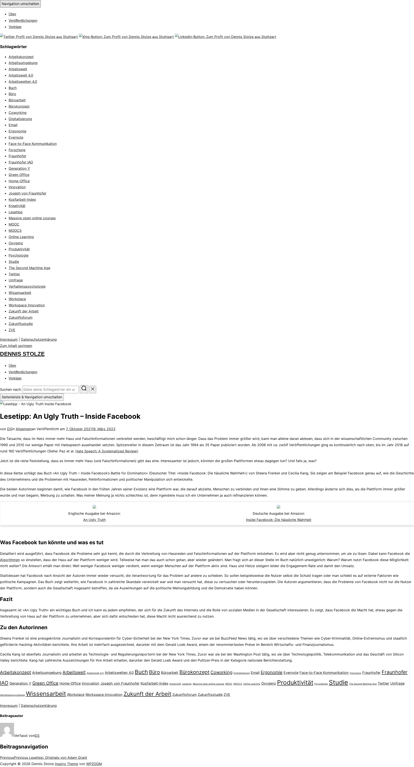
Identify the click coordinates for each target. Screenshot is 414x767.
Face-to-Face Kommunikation (33, 143)
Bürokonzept (19, 106)
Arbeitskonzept (21, 57)
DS (9, 429)
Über (12, 14)
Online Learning (21, 237)
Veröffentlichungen (23, 20)
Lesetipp (16, 212)
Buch (13, 88)
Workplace (17, 299)
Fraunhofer (17, 156)
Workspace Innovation (27, 305)
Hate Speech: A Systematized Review (106, 451)
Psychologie (18, 255)
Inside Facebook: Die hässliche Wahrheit (278, 520)
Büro (12, 94)
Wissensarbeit (20, 292)
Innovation (17, 187)
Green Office (19, 175)
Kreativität (17, 206)
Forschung (17, 150)
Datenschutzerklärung (39, 339)
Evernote (16, 137)
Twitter (14, 274)
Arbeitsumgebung (23, 63)
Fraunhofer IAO (21, 162)
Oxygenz (16, 243)
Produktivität (19, 249)
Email (13, 125)
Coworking (18, 112)
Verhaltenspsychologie (27, 286)
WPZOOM (94, 764)
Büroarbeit (17, 100)
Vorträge (15, 27)
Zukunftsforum (21, 317)
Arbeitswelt (18, 69)
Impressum (9, 339)
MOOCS (15, 230)
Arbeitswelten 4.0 (23, 81)
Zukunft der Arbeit (24, 311)
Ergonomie (17, 131)
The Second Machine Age (29, 268)
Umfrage (16, 280)
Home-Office (19, 181)
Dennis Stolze (22, 354)
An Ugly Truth (94, 520)
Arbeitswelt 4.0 (21, 75)
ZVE (12, 330)
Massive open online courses (32, 218)
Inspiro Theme (66, 764)
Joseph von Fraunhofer (27, 193)
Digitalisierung (20, 119)
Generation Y (19, 168)
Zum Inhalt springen (16, 346)
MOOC (14, 224)
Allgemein (24, 429)
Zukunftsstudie (21, 324)
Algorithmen (10, 560)
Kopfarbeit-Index (22, 199)
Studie (14, 261)
